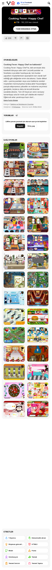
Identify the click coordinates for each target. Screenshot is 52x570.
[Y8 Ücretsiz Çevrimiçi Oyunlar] (11, 3)
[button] (11, 100)
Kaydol (20, 126)
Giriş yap (31, 126)
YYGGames (16, 107)
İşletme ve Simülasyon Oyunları (22, 104)
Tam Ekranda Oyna (26, 29)
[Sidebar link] (3, 3)
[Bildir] (21, 38)
